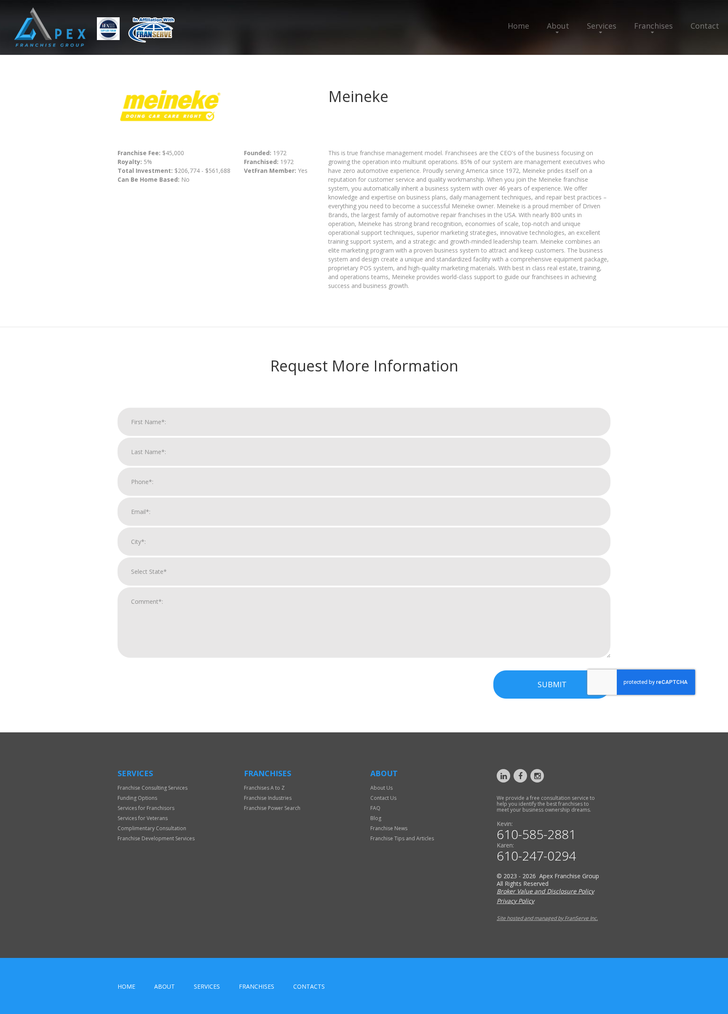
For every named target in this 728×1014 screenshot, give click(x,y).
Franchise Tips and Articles (402, 838)
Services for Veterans (143, 818)
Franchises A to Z (264, 787)
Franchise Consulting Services (152, 787)
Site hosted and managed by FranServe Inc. (547, 918)
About (558, 26)
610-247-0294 (536, 856)
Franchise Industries (268, 798)
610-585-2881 (536, 834)
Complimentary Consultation (152, 828)
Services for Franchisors (146, 808)
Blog (375, 818)
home (126, 986)
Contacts (309, 986)
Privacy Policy (515, 901)
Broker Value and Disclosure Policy (545, 891)
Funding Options (137, 798)
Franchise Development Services (156, 838)
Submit (552, 684)
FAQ (375, 808)
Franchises (653, 26)
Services (601, 26)
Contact (705, 26)
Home (518, 26)
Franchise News (388, 828)
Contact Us (383, 798)
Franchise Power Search (272, 808)
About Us (381, 787)
